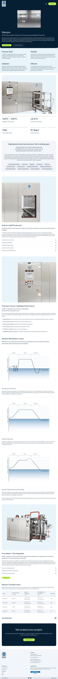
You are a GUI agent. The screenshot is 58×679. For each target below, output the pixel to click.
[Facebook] (28, 678)
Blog (2, 674)
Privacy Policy (53, 678)
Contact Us (4, 669)
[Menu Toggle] (46, 4)
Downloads (4, 671)
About (3, 672)
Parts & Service (4, 668)
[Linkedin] (30, 678)
